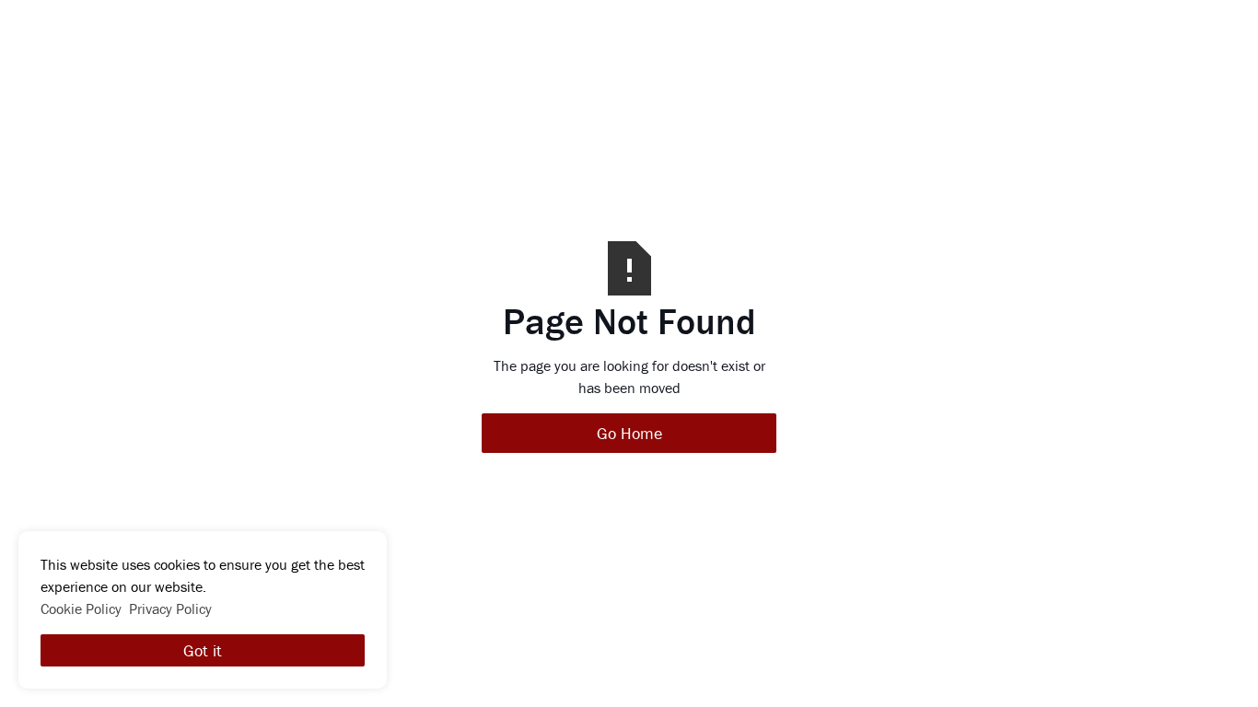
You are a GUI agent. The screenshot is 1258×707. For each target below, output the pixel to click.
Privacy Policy (170, 608)
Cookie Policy (81, 608)
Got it (202, 650)
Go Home (629, 433)
